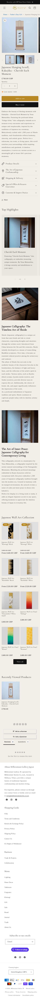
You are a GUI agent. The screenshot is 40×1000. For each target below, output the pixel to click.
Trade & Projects (10, 858)
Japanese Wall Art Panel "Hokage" (28, 613)
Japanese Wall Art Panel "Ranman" (28, 648)
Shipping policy (32, 992)
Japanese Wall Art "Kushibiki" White (26, 579)
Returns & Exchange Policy (14, 824)
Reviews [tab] (7, 742)
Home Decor (8, 882)
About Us (7, 927)
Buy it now (20, 105)
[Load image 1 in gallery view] (9, 59)
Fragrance (7, 892)
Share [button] (6, 200)
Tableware (7, 887)
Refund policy (30, 988)
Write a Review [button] (21, 731)
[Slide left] (2, 60)
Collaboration (9, 863)
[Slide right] (37, 60)
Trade (6, 922)
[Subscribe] (32, 941)
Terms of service (20, 992)
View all (20, 662)
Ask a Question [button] (21, 737)
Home (5, 14)
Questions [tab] (22, 742)
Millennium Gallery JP (17, 988)
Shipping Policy (10, 834)
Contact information (14, 995)
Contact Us (8, 839)
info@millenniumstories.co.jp (17, 796)
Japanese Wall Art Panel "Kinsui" (10, 648)
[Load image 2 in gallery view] (19, 59)
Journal (6, 917)
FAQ (6, 814)
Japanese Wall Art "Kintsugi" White (26, 543)
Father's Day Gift (16, 14)
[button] (4, 7)
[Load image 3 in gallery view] (30, 59)
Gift (5, 902)
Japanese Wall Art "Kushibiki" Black (8, 579)
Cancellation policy (28, 995)
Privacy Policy (9, 829)
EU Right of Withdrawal (12, 844)
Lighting (7, 877)
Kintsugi (7, 897)
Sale (5, 907)
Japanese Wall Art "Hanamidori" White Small (9, 614)
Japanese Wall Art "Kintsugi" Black (8, 543)
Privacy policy (9, 992)
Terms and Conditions (12, 819)
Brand (6, 912)
